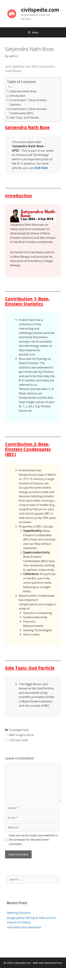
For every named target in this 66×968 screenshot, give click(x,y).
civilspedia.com (40, 9)
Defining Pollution (19, 913)
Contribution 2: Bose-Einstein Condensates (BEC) (28, 111)
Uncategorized (19, 730)
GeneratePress (53, 962)
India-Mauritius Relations (24, 927)
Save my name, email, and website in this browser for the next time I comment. (33, 839)
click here (41, 168)
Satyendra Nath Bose (23, 91)
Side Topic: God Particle (24, 117)
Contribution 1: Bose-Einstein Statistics (28, 102)
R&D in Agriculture (21, 735)
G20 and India (18, 740)
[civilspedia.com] (12, 13)
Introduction (17, 96)
